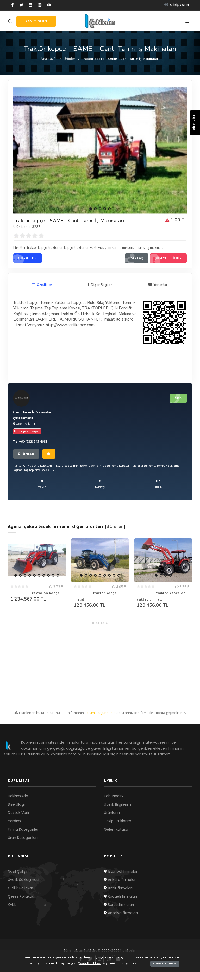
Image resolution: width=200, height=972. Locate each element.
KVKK (12, 904)
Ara (178, 398)
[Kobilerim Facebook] (12, 5)
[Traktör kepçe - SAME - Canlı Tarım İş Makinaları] (100, 151)
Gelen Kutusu (116, 829)
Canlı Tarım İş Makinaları (32, 412)
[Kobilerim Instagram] (39, 5)
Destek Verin (19, 812)
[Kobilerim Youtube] (48, 5)
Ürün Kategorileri (23, 837)
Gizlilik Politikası (21, 888)
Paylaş (136, 258)
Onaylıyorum (164, 964)
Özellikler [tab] (44, 285)
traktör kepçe (37, 247)
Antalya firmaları (122, 913)
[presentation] (17, 148)
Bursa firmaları (120, 904)
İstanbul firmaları (122, 871)
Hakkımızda (18, 796)
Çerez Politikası (21, 896)
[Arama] (11, 21)
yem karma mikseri (119, 247)
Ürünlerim (112, 812)
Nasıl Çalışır (18, 871)
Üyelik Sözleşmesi (23, 879)
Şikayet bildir (168, 258)
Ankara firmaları (121, 879)
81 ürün (115, 526)
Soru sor (27, 258)
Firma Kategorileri (23, 829)
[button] (90, 208)
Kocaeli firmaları (122, 896)
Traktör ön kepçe (45, 593)
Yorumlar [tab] (160, 285)
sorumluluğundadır (100, 712)
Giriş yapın (179, 5)
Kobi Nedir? (114, 796)
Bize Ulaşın (17, 804)
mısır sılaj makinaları (150, 247)
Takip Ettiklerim (117, 821)
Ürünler (69, 59)
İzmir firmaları (120, 888)
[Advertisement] (100, 663)
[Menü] (188, 21)
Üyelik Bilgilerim (117, 804)
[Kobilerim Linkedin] (30, 5)
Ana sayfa (49, 59)
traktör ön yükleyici (88, 247)
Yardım (14, 821)
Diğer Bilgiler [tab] (101, 285)
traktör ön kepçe (60, 247)
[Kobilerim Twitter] (21, 5)
